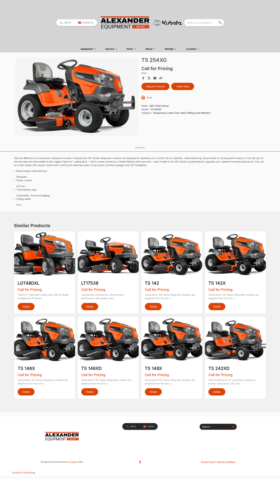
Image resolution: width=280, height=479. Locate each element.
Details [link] (26, 306)
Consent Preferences (23, 472)
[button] (65, 22)
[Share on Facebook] (143, 78)
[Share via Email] (155, 78)
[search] (220, 22)
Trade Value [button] (182, 86)
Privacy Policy (208, 462)
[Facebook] (140, 462)
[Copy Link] (160, 78)
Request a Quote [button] (155, 86)
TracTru (73, 462)
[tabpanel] (77, 97)
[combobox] (204, 22)
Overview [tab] (140, 147)
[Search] (233, 426)
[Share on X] (149, 78)
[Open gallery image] (77, 96)
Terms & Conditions (226, 462)
